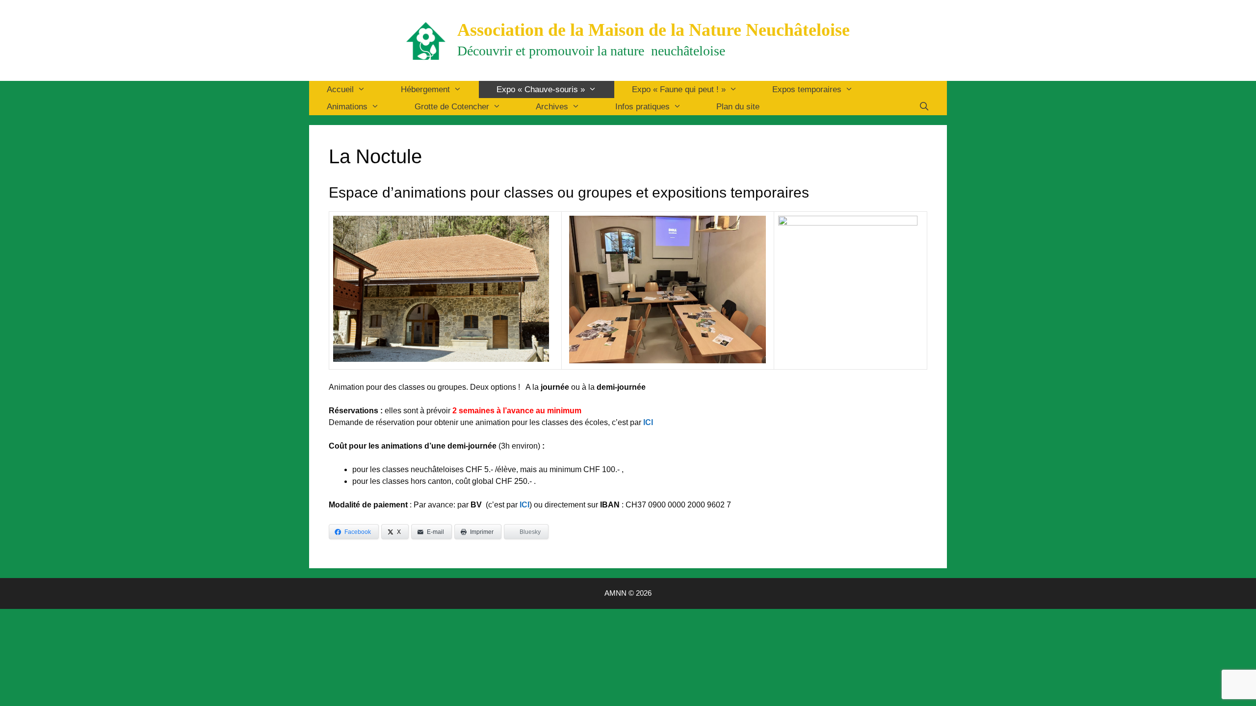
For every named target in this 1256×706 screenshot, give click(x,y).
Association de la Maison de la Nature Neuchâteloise (653, 30)
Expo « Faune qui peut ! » (679, 89)
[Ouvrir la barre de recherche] (924, 106)
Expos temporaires (806, 89)
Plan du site (737, 106)
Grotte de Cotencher (452, 106)
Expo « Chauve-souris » (541, 89)
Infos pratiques (642, 106)
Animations (347, 106)
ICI (524, 505)
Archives (552, 106)
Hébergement (425, 89)
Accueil (340, 89)
